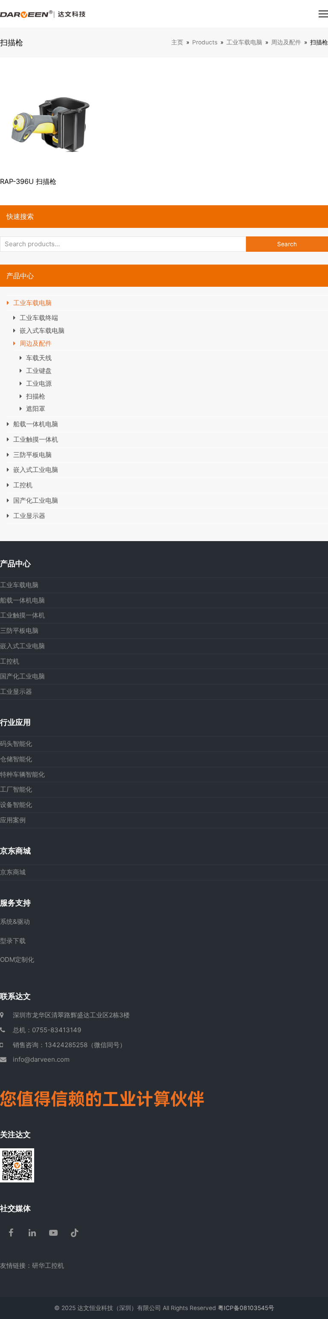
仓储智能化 (16, 759)
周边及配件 (36, 343)
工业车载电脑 (32, 303)
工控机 (22, 485)
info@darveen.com (41, 1059)
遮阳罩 (35, 409)
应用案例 (13, 820)
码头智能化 (16, 744)
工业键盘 (39, 371)
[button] (323, 13)
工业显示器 (29, 516)
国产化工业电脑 (35, 500)
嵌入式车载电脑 (42, 330)
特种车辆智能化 (22, 774)
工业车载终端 (39, 318)
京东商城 (13, 872)
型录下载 (13, 941)
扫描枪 (35, 396)
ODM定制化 (17, 959)
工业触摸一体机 (35, 439)
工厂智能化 (16, 789)
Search (287, 244)
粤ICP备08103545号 (246, 1307)
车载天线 (39, 358)
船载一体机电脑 (35, 424)
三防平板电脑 (32, 455)
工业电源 (39, 383)
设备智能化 (16, 805)
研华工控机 (48, 1265)
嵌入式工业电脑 (35, 470)
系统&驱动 (15, 921)
